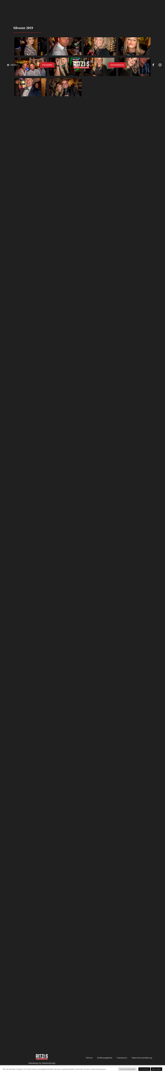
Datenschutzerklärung (142, 1058)
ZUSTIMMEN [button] (144, 1069)
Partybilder (47, 65)
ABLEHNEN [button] (156, 1069)
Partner (89, 1058)
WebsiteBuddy (48, 1063)
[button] (10, 65)
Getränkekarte (117, 65)
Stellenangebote (104, 1058)
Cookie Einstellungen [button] (127, 1069)
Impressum (122, 1058)
